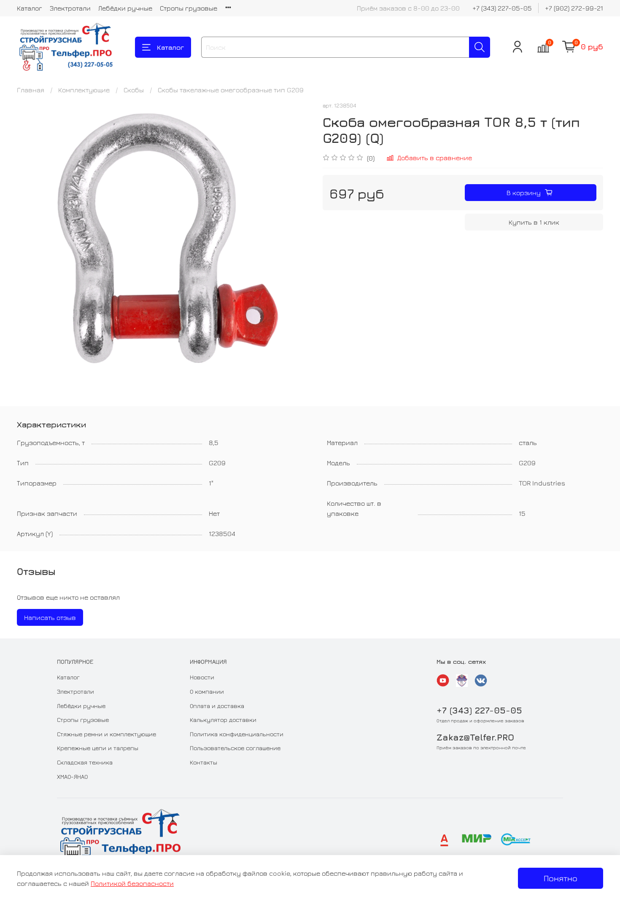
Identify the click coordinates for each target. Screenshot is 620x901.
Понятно (560, 878)
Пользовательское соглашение (235, 747)
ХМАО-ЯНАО (72, 776)
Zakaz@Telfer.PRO (475, 737)
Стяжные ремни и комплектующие (106, 733)
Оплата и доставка (217, 705)
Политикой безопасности (132, 883)
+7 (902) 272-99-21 (574, 8)
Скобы (134, 90)
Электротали (70, 8)
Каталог (29, 8)
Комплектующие (84, 90)
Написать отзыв (50, 617)
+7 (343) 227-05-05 (502, 8)
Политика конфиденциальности (236, 733)
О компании (207, 691)
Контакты (203, 762)
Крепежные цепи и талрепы (97, 747)
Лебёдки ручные (125, 8)
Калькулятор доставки (223, 719)
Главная (30, 90)
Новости (202, 677)
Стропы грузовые (188, 8)
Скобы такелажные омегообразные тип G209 (231, 90)
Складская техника (85, 762)
